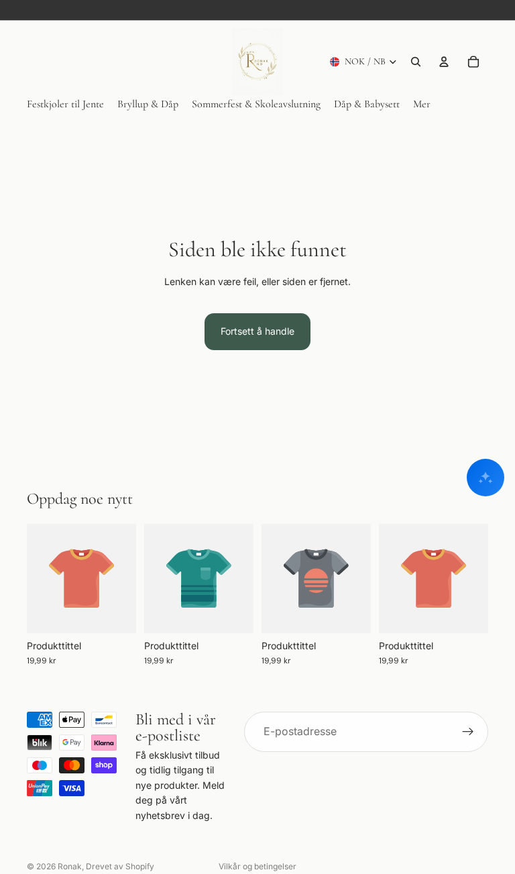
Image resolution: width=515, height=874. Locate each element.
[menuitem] (421, 104)
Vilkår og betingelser (257, 866)
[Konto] (444, 61)
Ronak (70, 866)
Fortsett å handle (257, 331)
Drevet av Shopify (120, 866)
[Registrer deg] (468, 732)
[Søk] (416, 61)
